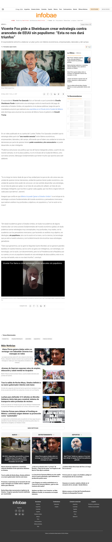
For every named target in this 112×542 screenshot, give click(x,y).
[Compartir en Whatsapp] (44, 94)
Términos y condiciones (93, 504)
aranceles (28, 339)
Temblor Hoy (22, 20)
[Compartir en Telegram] (58, 94)
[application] (33, 279)
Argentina (27, 9)
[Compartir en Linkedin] (54, 94)
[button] (2, 9)
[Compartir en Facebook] (47, 94)
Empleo (56, 506)
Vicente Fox (5, 339)
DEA (54, 20)
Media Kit (75, 516)
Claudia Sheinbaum (17, 339)
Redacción (56, 504)
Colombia (43, 9)
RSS (38, 526)
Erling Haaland (59, 20)
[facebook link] (16, 511)
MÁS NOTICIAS (33, 428)
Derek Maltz (80, 20)
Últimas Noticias (83, 9)
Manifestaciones (37, 20)
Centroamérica (67, 9)
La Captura (73, 20)
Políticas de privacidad (93, 506)
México (56, 9)
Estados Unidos (35, 9)
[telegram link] (19, 514)
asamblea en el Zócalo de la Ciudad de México (46, 109)
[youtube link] (16, 514)
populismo (37, 339)
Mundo (75, 9)
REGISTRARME (94, 9)
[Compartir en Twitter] (51, 94)
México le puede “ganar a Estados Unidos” (36, 196)
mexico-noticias (47, 339)
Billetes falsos (67, 20)
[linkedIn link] (23, 514)
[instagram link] (23, 511)
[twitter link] (19, 511)
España (50, 9)
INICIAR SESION (105, 9)
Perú (60, 9)
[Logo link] (46, 15)
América (38, 504)
